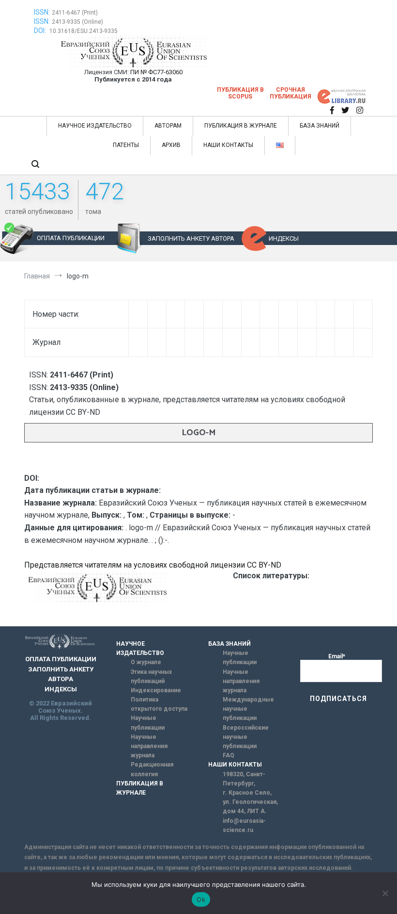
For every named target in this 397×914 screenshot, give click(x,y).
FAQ (228, 755)
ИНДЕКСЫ (284, 238)
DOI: (40, 30)
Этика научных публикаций (151, 677)
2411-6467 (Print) (75, 12)
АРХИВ (171, 145)
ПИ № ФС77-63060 (156, 72)
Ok (201, 899)
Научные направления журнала (149, 746)
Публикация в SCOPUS (240, 93)
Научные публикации (148, 723)
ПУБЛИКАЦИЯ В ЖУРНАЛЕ (240, 125)
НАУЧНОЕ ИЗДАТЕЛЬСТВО (95, 125)
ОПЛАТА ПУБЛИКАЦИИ (71, 238)
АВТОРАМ (168, 125)
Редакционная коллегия (152, 769)
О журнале (146, 662)
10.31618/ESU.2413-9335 (83, 31)
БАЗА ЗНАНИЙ (319, 125)
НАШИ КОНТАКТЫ (228, 145)
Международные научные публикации (248, 708)
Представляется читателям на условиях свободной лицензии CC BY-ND (152, 565)
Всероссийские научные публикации (246, 737)
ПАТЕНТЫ (126, 145)
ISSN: (42, 12)
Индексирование (156, 690)
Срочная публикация (290, 93)
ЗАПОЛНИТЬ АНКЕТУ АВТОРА (191, 238)
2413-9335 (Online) (77, 21)
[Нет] (385, 893)
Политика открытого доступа (159, 704)
